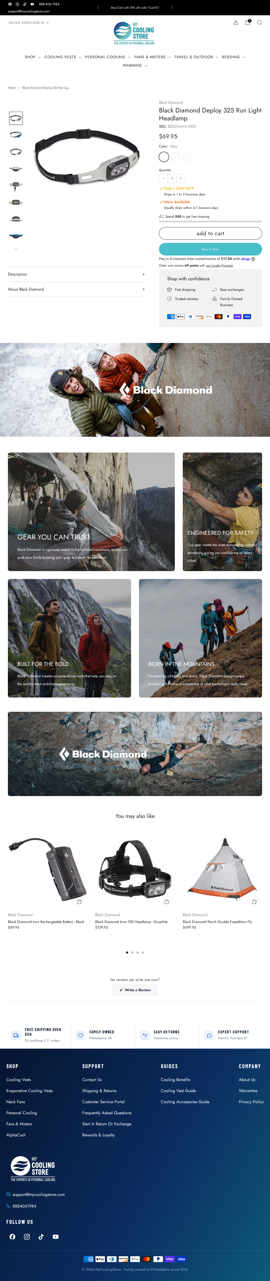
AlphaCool (16, 1135)
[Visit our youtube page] (32, 4)
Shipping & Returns (99, 1091)
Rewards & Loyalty (98, 1135)
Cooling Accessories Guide (185, 1102)
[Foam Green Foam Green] (186, 157)
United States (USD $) (26, 23)
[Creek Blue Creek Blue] (175, 157)
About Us (247, 1080)
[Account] (235, 22)
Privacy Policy (251, 1102)
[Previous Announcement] (98, 7)
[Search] (259, 22)
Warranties (248, 1091)
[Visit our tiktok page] (24, 4)
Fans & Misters (150, 57)
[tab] (127, 952)
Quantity (165, 170)
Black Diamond (171, 102)
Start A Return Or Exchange (106, 1124)
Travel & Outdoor (194, 57)
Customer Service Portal (103, 1102)
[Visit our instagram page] (17, 4)
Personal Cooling (105, 57)
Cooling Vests (60, 57)
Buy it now (210, 249)
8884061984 (24, 1206)
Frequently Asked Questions (106, 1113)
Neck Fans (15, 1102)
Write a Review (140, 991)
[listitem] (135, 7)
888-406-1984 (49, 4)
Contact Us (92, 1080)
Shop (30, 57)
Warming (132, 65)
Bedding (231, 57)
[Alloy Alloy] (164, 157)
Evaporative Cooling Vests (29, 1091)
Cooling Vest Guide (178, 1091)
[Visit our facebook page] (10, 4)
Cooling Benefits (175, 1080)
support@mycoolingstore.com (29, 11)
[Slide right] (15, 249)
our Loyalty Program (219, 265)
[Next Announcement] (171, 7)
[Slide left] (15, 105)
